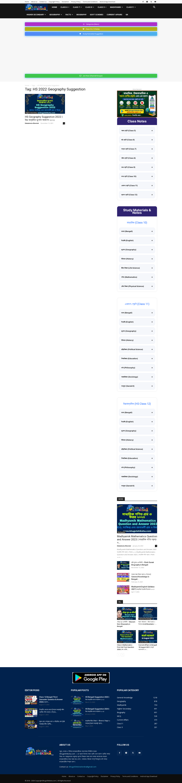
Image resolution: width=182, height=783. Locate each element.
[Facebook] (143, 1)
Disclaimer (65, 2)
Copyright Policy (54, 2)
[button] (154, 7)
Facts (68, 14)
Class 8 (88, 7)
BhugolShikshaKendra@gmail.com (82, 767)
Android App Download (107, 2)
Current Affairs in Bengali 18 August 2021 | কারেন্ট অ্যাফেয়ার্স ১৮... (147, 647)
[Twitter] (151, 1)
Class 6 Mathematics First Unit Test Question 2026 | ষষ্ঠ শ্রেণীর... (125, 647)
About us (34, 2)
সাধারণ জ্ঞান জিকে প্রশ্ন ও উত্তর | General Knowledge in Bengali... (141, 576)
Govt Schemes (96, 14)
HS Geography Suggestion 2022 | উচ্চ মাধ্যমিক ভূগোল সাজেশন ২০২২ (44, 118)
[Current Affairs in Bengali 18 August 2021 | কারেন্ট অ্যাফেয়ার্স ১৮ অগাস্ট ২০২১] (147, 636)
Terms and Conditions (90, 2)
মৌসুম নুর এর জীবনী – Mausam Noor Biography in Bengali (126, 624)
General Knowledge (145, 619)
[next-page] (122, 654)
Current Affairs (114, 14)
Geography (54, 14)
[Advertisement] (91, 54)
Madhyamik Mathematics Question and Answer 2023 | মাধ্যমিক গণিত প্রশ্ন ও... (137, 539)
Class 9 (101, 7)
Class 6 (64, 7)
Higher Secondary (35, 14)
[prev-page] (118, 654)
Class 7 (76, 7)
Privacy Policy (75, 2)
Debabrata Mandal (32, 123)
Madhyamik (115, 7)
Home (27, 2)
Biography (81, 14)
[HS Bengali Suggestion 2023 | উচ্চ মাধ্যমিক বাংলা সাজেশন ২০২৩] (77, 700)
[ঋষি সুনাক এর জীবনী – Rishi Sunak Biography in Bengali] (123, 565)
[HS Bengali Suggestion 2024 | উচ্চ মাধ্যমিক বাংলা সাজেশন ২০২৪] (77, 712)
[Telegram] (147, 1)
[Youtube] (155, 1)
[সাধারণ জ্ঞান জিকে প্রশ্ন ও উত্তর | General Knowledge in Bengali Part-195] (123, 577)
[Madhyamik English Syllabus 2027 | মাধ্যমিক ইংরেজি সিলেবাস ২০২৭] (123, 589)
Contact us (42, 2)
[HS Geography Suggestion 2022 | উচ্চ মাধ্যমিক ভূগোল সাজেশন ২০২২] (45, 104)
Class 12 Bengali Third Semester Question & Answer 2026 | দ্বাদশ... (51, 699)
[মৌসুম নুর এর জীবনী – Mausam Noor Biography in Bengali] (126, 613)
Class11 (130, 7)
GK (127, 14)
